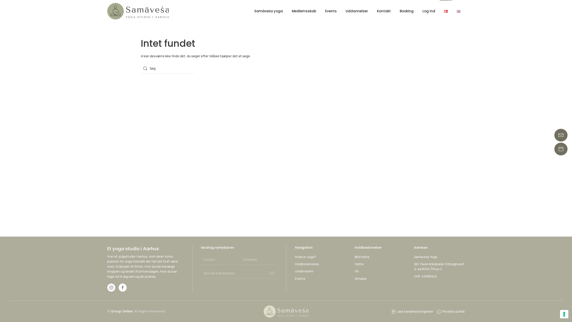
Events (331, 11)
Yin (357, 271)
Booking (407, 11)
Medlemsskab (304, 11)
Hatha (359, 264)
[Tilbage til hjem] (138, 11)
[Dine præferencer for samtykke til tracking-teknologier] (564, 314)
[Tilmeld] (272, 273)
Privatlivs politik (453, 311)
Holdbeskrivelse (307, 264)
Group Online (121, 311)
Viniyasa (360, 278)
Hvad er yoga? (305, 257)
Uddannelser (357, 11)
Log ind (429, 11)
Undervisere (304, 271)
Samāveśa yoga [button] (268, 11)
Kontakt (384, 11)
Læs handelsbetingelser (415, 311)
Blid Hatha (362, 257)
